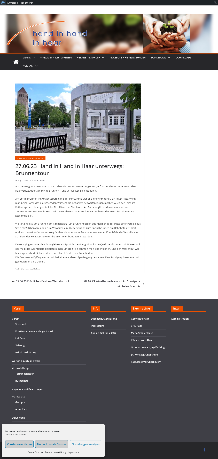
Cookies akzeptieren (19, 444)
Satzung (20, 345)
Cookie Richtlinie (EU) (103, 333)
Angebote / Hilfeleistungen (128, 57)
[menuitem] (3, 2)
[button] (33, 57)
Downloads (183, 57)
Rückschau (21, 380)
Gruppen (20, 402)
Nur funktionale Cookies (51, 444)
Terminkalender (24, 373)
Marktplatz (158, 57)
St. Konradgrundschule (144, 354)
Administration (180, 318)
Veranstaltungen (88, 57)
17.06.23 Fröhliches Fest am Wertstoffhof (42, 281)
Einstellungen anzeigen (85, 444)
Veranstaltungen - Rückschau (30, 158)
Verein (27, 57)
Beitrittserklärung (25, 352)
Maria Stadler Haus (142, 333)
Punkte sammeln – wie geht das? (34, 331)
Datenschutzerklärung (55, 452)
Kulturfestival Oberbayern (146, 361)
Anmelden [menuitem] (12, 2)
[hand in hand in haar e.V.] (16, 62)
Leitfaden (20, 338)
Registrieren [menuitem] (26, 2)
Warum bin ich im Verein (56, 57)
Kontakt (28, 65)
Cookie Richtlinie (35, 452)
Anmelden (21, 409)
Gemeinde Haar (140, 318)
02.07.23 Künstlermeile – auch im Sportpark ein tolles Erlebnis (112, 283)
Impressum (73, 452)
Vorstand (20, 324)
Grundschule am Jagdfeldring (148, 347)
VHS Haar (136, 325)
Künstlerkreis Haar (142, 340)
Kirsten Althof (38, 180)
